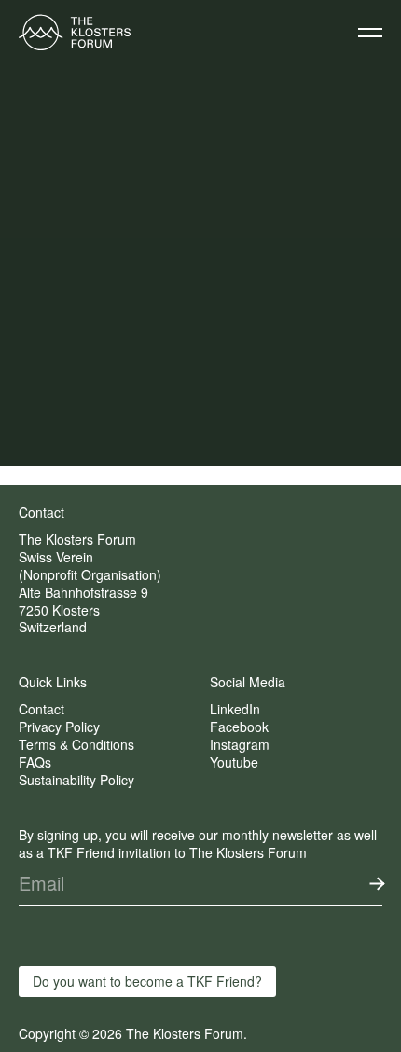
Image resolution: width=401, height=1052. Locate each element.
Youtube (234, 762)
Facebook (239, 726)
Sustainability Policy (76, 779)
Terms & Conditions (76, 744)
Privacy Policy (59, 726)
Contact (41, 708)
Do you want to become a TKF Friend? (147, 981)
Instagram (240, 744)
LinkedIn (235, 708)
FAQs (35, 762)
